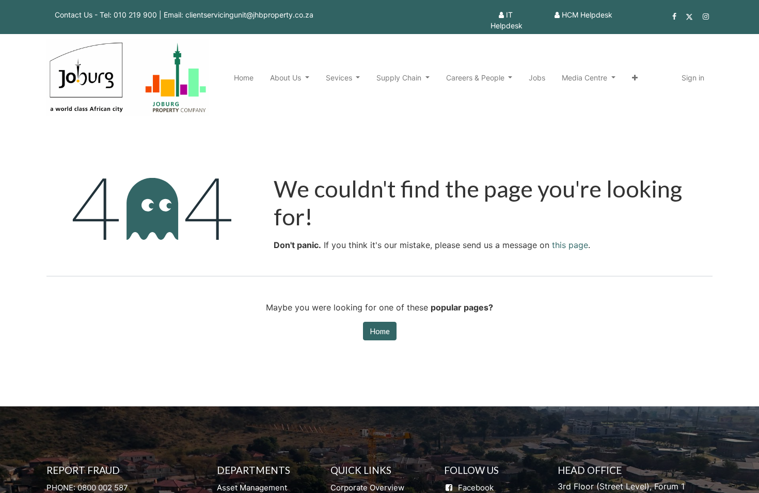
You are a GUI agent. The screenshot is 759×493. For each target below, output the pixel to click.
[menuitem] (244, 77)
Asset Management (252, 487)
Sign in (693, 77)
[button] (635, 77)
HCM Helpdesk (587, 14)
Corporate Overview (367, 487)
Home (380, 331)
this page (570, 245)
